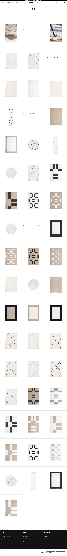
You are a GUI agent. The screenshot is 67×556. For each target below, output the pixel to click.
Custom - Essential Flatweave (30, 113)
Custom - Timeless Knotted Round (31, 225)
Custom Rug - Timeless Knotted (30, 29)
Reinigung (25, 541)
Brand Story (46, 536)
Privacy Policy (25, 553)
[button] (4, 3)
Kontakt (3, 538)
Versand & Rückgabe (6, 536)
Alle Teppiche (25, 536)
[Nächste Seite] (36, 526)
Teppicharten (25, 538)
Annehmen (51, 552)
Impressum (46, 538)
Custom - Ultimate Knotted (52, 57)
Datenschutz (46, 541)
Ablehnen (60, 552)
